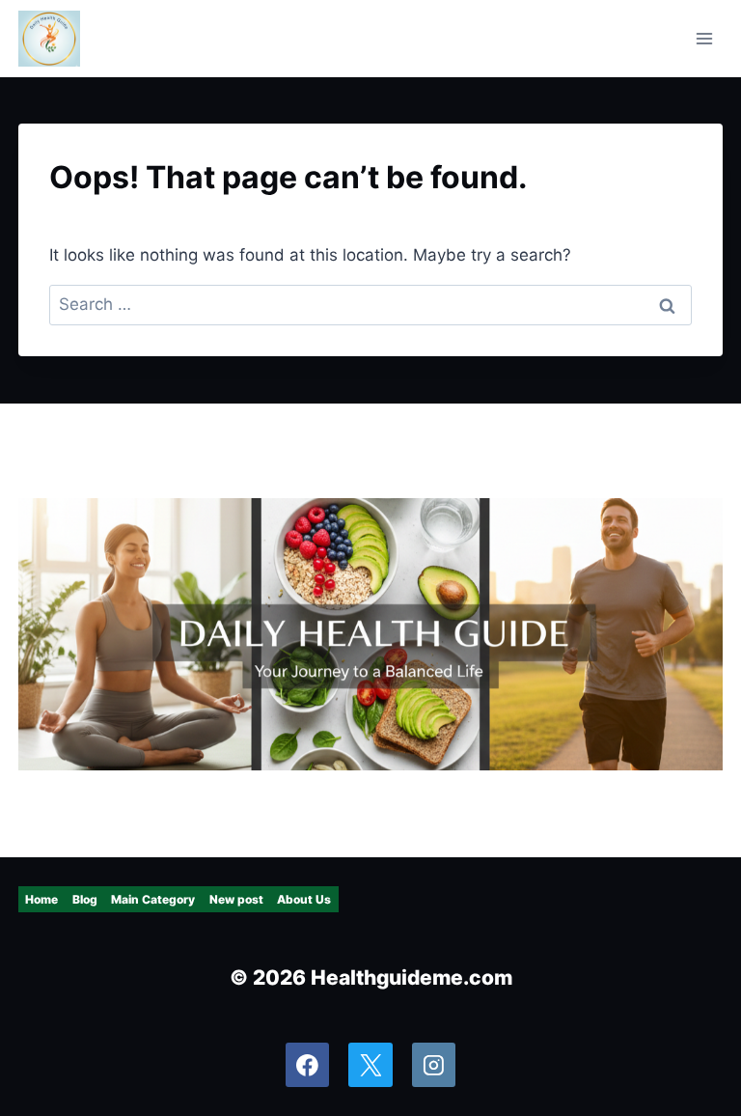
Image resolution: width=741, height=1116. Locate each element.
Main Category (153, 899)
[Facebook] (308, 1065)
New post (236, 899)
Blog (84, 899)
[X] (370, 1065)
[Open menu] (705, 38)
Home (41, 899)
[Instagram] (434, 1065)
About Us (304, 899)
